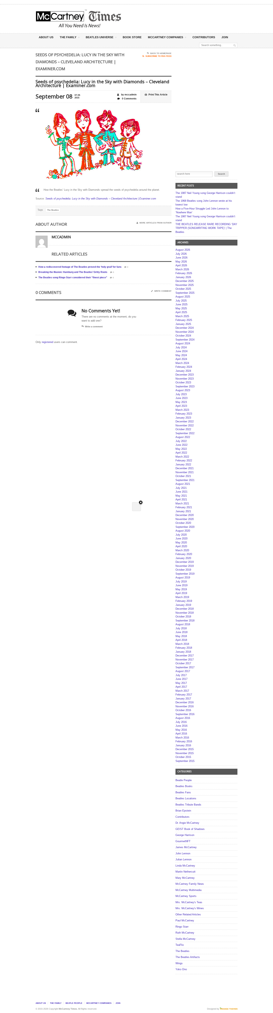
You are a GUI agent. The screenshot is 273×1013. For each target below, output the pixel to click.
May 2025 (181, 308)
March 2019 (182, 597)
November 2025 (184, 285)
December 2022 (184, 421)
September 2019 (184, 573)
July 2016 (181, 721)
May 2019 (181, 589)
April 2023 (181, 405)
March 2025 (182, 316)
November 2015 (184, 753)
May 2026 (181, 261)
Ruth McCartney (184, 932)
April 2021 (181, 499)
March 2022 (182, 456)
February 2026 (183, 273)
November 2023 (184, 378)
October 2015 (183, 756)
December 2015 (184, 749)
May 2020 (181, 542)
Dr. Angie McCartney (187, 822)
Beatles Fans (183, 792)
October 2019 (183, 569)
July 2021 (181, 487)
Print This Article (157, 94)
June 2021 (181, 491)
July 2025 (181, 300)
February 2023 (183, 413)
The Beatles (53, 210)
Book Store (132, 37)
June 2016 (181, 725)
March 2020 (182, 550)
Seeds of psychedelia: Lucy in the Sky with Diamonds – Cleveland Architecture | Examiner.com (100, 198)
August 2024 (182, 343)
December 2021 (184, 468)
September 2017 (184, 667)
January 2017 (183, 698)
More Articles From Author (155, 223)
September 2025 (184, 292)
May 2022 (181, 448)
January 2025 (183, 324)
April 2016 (181, 733)
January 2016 (183, 745)
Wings (179, 963)
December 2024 (184, 327)
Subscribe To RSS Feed (158, 56)
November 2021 (184, 472)
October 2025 (183, 288)
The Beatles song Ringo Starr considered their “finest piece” (72, 277)
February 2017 (183, 694)
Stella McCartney (185, 938)
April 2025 (181, 312)
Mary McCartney (185, 877)
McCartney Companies (99, 1003)
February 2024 (183, 366)
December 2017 (184, 655)
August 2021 (182, 483)
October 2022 (183, 429)
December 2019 (184, 561)
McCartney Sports (185, 896)
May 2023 (181, 402)
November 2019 (184, 565)
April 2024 (181, 359)
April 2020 (181, 546)
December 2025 (184, 281)
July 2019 (181, 581)
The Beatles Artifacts (187, 957)
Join (224, 37)
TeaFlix (179, 944)
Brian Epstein (183, 810)
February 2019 (183, 600)
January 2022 (183, 464)
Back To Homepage (160, 53)
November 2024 (184, 331)
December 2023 (184, 374)
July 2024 (181, 347)
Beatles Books (183, 786)
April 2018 (181, 639)
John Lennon (182, 853)
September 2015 (184, 761)
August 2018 (182, 624)
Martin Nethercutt (185, 871)
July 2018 (181, 628)
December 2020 (184, 515)
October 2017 (183, 663)
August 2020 (182, 530)
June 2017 (181, 678)
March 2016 (182, 737)
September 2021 (184, 480)
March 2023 (182, 409)
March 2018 (182, 643)
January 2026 (183, 277)
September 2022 (184, 433)
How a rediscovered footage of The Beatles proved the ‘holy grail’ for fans (80, 267)
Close (140, 502)
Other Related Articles (188, 914)
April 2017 (181, 686)
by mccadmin (128, 94)
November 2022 (184, 425)
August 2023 (182, 390)
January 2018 (183, 651)
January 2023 (183, 417)
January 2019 (183, 604)
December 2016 (184, 702)
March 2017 (182, 690)
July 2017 (181, 675)
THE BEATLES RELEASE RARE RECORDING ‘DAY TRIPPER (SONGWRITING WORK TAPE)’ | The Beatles (206, 228)
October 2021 (183, 476)
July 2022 (181, 441)
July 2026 (181, 253)
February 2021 (183, 507)
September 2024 (184, 339)
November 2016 (184, 706)
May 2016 (181, 729)
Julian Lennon (183, 859)
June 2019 (181, 585)
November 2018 (184, 612)
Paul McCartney (184, 920)
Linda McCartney (185, 865)
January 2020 (183, 558)
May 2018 (181, 636)
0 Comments (128, 98)
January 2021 (183, 511)
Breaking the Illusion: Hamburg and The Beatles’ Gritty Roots (72, 272)
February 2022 (183, 460)
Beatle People (183, 780)
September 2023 (184, 386)
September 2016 (184, 714)
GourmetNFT (182, 841)
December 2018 (184, 608)
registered (48, 342)
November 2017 (184, 659)
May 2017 (181, 682)
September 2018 (184, 620)
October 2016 (183, 710)
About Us (46, 37)
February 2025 (183, 320)
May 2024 (181, 355)
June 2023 (181, 398)
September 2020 (184, 526)
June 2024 (181, 351)
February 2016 (183, 741)
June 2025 (181, 304)
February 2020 (183, 554)
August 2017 (182, 671)
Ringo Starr (181, 926)
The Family (68, 37)
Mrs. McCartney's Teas (188, 902)
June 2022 (181, 444)
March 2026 (182, 269)
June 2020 (181, 538)
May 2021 (181, 495)
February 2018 (183, 647)
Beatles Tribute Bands (188, 804)
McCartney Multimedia (188, 890)
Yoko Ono (181, 969)
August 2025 (182, 296)
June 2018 (181, 632)
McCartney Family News (189, 883)
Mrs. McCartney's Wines (189, 908)
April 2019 (181, 593)
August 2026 (182, 249)
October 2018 (183, 616)
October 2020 (183, 522)
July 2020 (181, 534)
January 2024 (183, 370)
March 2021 (182, 503)
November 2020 (184, 519)
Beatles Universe (99, 37)
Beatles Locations (185, 798)
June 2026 (181, 257)
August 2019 (182, 577)
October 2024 (183, 335)
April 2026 (181, 265)
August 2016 (182, 717)
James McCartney (186, 847)
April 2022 (181, 452)
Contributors (203, 37)
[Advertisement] (176, 19)
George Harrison (184, 835)
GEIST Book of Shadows (190, 829)
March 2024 (182, 363)
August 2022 (182, 437)
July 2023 (181, 394)
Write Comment (162, 291)
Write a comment (94, 326)
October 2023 (183, 382)
